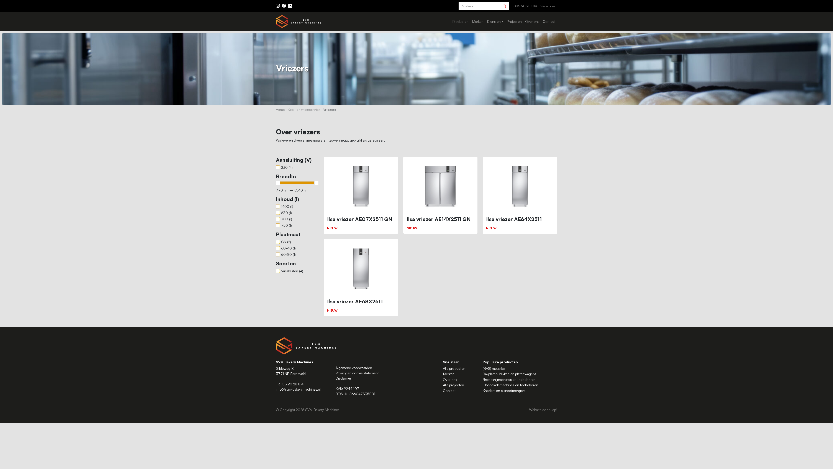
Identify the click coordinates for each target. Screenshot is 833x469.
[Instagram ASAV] (278, 5)
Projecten (514, 21)
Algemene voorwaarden (354, 368)
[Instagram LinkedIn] (290, 5)
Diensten (494, 21)
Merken (478, 21)
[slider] (278, 183)
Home (280, 109)
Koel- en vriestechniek (304, 109)
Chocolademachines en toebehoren (510, 385)
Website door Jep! (543, 410)
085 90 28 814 (525, 6)
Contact (549, 21)
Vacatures (547, 6)
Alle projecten (453, 385)
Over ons (532, 21)
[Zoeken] (505, 5)
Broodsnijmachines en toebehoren (509, 379)
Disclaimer (343, 378)
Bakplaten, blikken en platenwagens (509, 374)
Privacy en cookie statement (357, 373)
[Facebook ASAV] (284, 5)
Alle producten (454, 368)
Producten (460, 21)
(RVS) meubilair (494, 368)
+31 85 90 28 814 (289, 384)
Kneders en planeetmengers (504, 390)
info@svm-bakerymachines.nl (298, 389)
